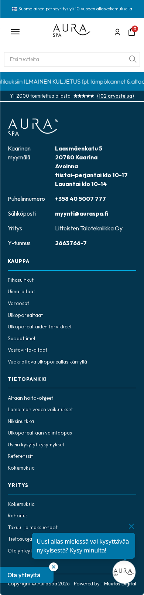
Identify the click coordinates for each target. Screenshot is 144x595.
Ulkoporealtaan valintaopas (40, 433)
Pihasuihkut (21, 280)
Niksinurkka (21, 421)
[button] (27, 575)
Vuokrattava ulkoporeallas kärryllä (47, 362)
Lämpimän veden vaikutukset (40, 409)
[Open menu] (26, 32)
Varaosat (18, 303)
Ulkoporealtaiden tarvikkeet (40, 326)
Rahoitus (18, 515)
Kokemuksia (21, 468)
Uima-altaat (21, 291)
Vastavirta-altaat (27, 350)
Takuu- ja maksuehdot (33, 527)
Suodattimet (21, 338)
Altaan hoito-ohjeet (30, 398)
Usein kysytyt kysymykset (36, 444)
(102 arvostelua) (115, 96)
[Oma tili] (117, 32)
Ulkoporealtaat (25, 315)
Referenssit (20, 456)
